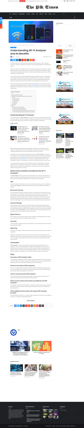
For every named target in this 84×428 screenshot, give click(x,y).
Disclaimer (68, 425)
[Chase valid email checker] (59, 62)
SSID (14, 97)
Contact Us (58, 425)
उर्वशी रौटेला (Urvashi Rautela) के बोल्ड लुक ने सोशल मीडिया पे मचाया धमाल (67, 67)
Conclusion (14, 104)
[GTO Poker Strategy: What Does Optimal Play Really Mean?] (69, 150)
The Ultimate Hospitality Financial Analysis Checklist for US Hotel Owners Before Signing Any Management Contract (45, 129)
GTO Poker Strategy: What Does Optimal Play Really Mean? (69, 155)
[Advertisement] (31, 318)
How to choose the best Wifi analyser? (20, 109)
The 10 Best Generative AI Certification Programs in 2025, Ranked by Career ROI (16, 373)
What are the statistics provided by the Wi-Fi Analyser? (22, 96)
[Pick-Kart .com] (42, 7)
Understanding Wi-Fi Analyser (17, 94)
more (25, 295)
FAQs (13, 105)
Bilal (13, 56)
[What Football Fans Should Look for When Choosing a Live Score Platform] (60, 150)
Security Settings (16, 99)
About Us (53, 425)
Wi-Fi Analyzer (31, 300)
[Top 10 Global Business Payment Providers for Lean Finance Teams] (45, 417)
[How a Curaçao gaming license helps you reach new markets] (60, 135)
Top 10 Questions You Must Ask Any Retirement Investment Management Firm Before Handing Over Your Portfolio (44, 374)
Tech (15, 47)
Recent (70, 45)
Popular (59, 45)
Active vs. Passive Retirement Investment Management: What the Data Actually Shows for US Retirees (31, 374)
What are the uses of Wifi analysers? (20, 108)
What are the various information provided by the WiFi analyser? (24, 110)
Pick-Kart (26, 425)
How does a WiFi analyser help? (18, 107)
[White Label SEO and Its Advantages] (59, 74)
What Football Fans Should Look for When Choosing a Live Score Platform (60, 155)
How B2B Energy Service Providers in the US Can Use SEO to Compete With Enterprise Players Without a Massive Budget (23, 129)
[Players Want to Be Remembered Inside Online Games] (55, 413)
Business (12, 47)
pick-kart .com (72, 425)
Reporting (15, 103)
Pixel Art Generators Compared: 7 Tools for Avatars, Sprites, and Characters (69, 142)
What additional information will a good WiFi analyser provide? (24, 111)
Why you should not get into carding (68, 50)
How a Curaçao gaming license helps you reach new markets (59, 140)
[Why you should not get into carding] (59, 51)
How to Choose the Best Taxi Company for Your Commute (68, 56)
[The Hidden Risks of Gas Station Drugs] (45, 410)
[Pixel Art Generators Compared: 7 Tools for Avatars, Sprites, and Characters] (69, 135)
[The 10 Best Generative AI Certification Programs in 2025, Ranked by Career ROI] (16, 367)
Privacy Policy (63, 425)
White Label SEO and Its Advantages (68, 73)
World (10, 17)
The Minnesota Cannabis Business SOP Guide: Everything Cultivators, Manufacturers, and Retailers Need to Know (45, 139)
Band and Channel (16, 98)
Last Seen (15, 102)
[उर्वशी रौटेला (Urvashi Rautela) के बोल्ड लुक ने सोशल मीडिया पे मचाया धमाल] (59, 67)
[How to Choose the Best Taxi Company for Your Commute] (59, 56)
